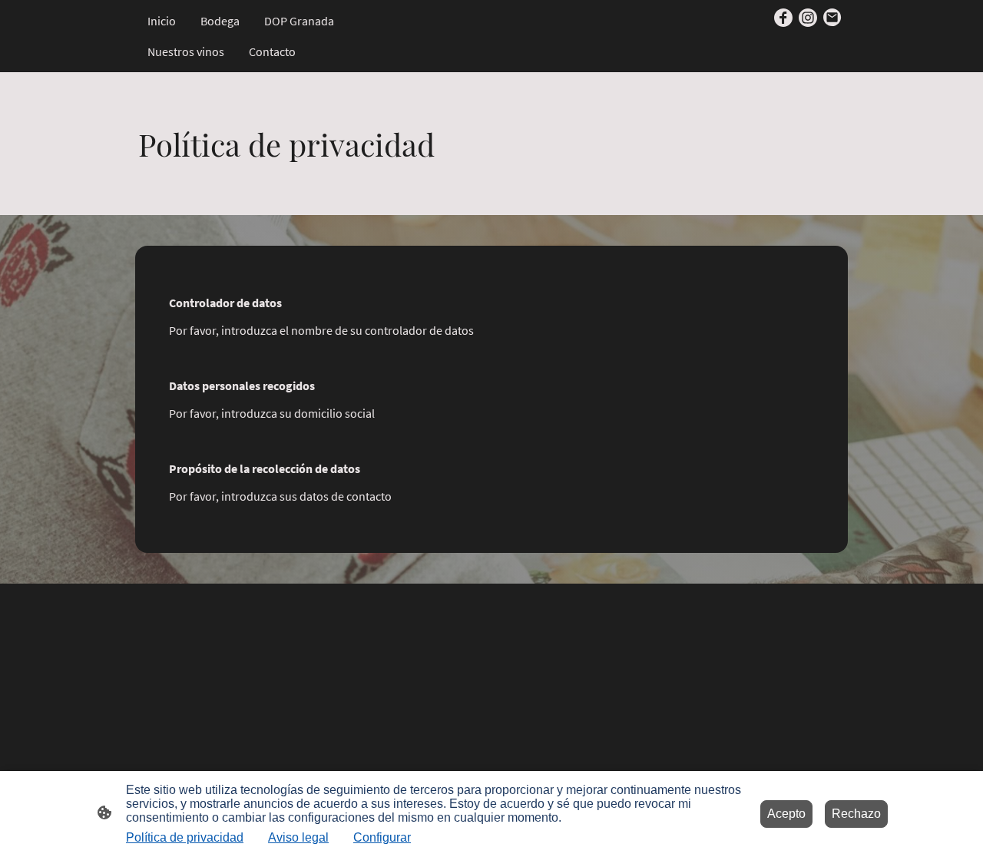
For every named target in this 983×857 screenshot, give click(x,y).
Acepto (786, 813)
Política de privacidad (184, 837)
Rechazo (856, 813)
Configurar (382, 837)
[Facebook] (783, 17)
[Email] (832, 17)
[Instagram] (808, 17)
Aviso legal (298, 837)
